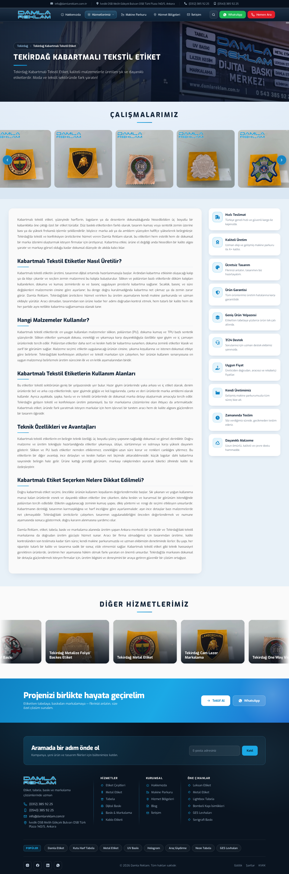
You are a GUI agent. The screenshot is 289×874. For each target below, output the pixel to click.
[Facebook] (38, 865)
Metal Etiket (110, 848)
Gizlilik (238, 865)
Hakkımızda (73, 14)
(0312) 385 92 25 (199, 3)
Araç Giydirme (178, 848)
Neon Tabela (203, 848)
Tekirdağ (22, 46)
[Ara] (214, 15)
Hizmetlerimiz (101, 14)
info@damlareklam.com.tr (71, 3)
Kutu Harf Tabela (83, 848)
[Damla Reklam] (34, 14)
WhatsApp (252, 701)
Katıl (250, 751)
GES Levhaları (229, 848)
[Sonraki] (281, 160)
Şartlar (250, 865)
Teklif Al (218, 701)
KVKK (262, 865)
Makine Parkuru (136, 14)
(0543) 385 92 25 (228, 3)
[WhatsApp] (58, 865)
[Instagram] (27, 865)
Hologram (153, 848)
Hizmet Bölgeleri (169, 14)
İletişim (196, 14)
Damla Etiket (56, 848)
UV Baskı (133, 848)
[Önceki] (7, 160)
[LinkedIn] (48, 865)
